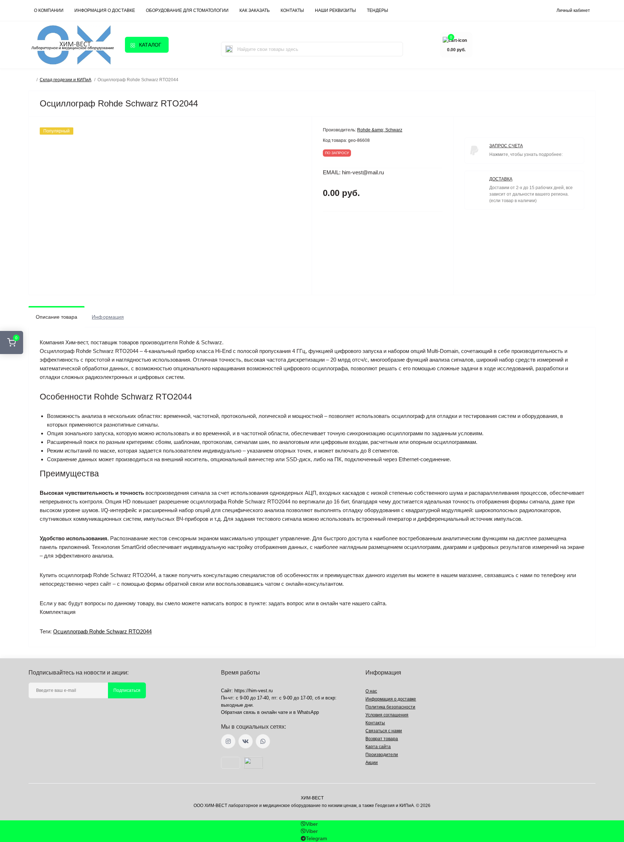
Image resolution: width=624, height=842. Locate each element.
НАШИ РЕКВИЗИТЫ (335, 10)
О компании (49, 10)
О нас (371, 691)
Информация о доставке (104, 10)
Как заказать (254, 10)
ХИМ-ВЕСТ (312, 797)
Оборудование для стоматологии (187, 10)
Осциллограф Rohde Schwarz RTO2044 (102, 631)
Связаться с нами (383, 730)
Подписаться (126, 690)
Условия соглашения (386, 714)
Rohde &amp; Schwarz (379, 129)
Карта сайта (378, 746)
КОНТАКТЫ (292, 10)
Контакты (375, 722)
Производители (381, 754)
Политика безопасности (390, 707)
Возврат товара (381, 738)
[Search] (229, 49)
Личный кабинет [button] (573, 10)
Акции (371, 762)
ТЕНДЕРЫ (377, 10)
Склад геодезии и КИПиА (65, 79)
